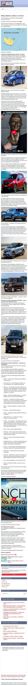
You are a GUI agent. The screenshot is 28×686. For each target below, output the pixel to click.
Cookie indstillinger (11, 676)
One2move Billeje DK (6, 585)
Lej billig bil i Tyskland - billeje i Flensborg (13, 636)
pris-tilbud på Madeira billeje (13, 21)
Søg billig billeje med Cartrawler (10, 626)
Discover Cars (4, 582)
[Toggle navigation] (3, 9)
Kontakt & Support (20, 676)
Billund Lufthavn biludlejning (10, 631)
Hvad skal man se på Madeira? (12, 360)
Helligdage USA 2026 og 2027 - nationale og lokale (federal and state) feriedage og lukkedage (13, 614)
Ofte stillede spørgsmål (6, 675)
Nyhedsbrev (15, 675)
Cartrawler (3, 580)
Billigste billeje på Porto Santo (8, 554)
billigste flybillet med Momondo (16, 550)
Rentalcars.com (5, 586)
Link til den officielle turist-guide (12, 524)
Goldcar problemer (11, 476)
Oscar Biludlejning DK (6, 583)
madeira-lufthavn (15, 560)
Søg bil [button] (14, 574)
